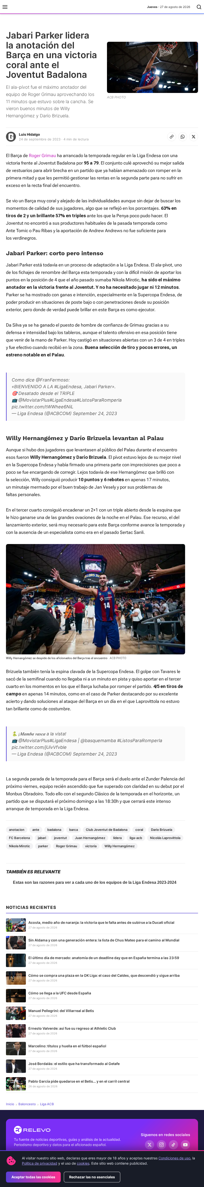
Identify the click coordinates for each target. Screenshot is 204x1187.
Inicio (10, 1104)
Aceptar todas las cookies (33, 1177)
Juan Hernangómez (90, 838)
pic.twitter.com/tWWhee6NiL (42, 406)
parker (43, 846)
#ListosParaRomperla (99, 400)
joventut (60, 838)
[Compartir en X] (193, 136)
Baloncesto (27, 1104)
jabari (42, 838)
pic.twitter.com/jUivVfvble (39, 747)
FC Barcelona (19, 838)
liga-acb (136, 838)
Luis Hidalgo (29, 134)
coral (139, 830)
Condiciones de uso (174, 1158)
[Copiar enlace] (171, 136)
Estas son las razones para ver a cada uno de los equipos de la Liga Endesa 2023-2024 (94, 882)
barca (73, 830)
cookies (83, 1163)
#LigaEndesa (67, 386)
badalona (54, 830)
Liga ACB (47, 1104)
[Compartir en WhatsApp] (182, 136)
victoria (91, 846)
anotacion (16, 830)
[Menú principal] (5, 7)
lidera (117, 838)
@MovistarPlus (34, 400)
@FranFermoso (52, 379)
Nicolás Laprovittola (165, 838)
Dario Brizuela (161, 830)
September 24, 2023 (95, 413)
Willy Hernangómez (119, 846)
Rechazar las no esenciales (92, 1177)
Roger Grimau (42, 155)
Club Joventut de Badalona (106, 830)
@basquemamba (98, 740)
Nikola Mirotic (19, 846)
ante (35, 830)
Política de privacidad (39, 1163)
